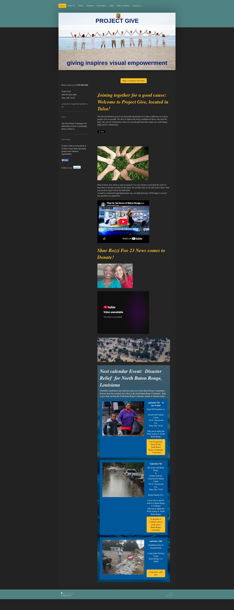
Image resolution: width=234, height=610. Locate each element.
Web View (169, 595)
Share (66, 160)
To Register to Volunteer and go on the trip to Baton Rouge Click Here (155, 524)
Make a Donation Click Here (133, 80)
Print (65, 593)
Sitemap (71, 593)
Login (171, 593)
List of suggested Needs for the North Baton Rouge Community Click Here (156, 447)
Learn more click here (156, 573)
